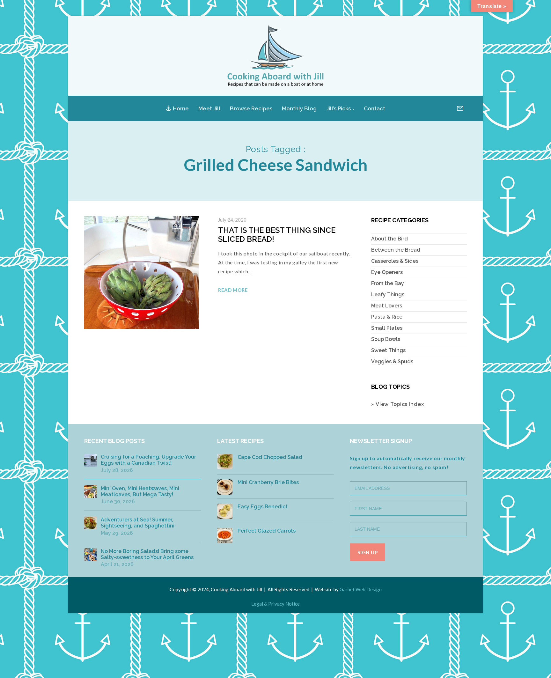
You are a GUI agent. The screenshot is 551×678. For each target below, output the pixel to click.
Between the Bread (395, 250)
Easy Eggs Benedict (263, 507)
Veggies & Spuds (392, 361)
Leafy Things (387, 294)
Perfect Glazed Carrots (267, 531)
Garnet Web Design (361, 589)
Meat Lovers (386, 306)
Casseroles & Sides (394, 261)
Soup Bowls (385, 339)
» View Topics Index (397, 404)
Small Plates (386, 328)
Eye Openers (387, 272)
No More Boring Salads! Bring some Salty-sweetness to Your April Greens (147, 554)
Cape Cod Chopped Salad (270, 457)
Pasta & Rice (386, 317)
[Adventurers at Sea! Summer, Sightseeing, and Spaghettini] (90, 523)
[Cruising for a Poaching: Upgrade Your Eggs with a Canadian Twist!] (90, 460)
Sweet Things (388, 350)
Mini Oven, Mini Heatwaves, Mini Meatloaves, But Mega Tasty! (140, 491)
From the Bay (387, 283)
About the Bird (389, 239)
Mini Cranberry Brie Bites (268, 482)
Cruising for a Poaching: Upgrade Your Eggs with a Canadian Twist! (148, 460)
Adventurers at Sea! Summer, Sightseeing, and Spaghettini (137, 523)
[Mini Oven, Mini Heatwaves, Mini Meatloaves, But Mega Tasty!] (90, 491)
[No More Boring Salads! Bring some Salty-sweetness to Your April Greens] (90, 554)
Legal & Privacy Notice (275, 604)
